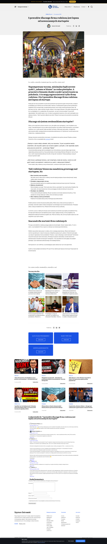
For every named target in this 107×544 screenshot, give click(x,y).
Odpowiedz (32, 429)
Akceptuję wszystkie (80, 540)
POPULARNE (49, 525)
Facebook (78, 517)
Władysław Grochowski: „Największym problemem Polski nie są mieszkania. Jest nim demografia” (53, 379)
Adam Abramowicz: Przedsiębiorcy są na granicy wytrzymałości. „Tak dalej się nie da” (26, 378)
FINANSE (44, 403)
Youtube (77, 515)
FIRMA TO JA (49, 14)
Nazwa (29, 493)
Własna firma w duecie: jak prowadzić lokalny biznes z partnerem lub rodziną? (52, 406)
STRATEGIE (49, 522)
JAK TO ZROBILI (50, 527)
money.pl (47, 139)
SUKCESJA (49, 524)
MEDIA (62, 520)
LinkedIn (78, 519)
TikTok (77, 522)
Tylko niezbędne (71, 540)
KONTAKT (63, 525)
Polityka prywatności (65, 524)
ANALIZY (16, 375)
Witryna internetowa (32, 498)
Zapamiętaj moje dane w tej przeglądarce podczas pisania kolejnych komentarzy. (44, 500)
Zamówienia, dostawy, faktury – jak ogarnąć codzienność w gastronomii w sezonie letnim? (81, 406)
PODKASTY (63, 517)
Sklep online (68, 6)
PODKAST (49, 529)
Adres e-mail (31, 495)
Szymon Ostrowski (56, 26)
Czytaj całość (40, 339)
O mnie (83, 6)
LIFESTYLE (49, 530)
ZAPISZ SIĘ (72, 1)
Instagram (78, 520)
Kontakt (16, 523)
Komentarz (30, 483)
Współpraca (77, 6)
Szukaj (92, 7)
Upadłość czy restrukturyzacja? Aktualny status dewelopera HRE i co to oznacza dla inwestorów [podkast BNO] (25, 407)
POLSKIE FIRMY (50, 520)
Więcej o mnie (22, 523)
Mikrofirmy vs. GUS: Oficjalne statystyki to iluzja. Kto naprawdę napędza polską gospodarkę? (80, 379)
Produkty (63, 519)
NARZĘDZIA (49, 517)
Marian (33, 461)
